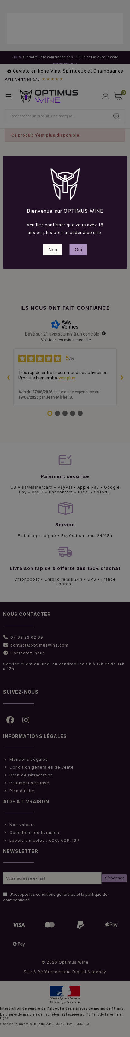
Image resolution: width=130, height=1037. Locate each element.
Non (52, 250)
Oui (78, 250)
